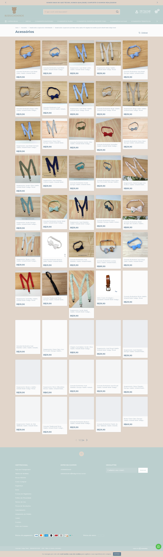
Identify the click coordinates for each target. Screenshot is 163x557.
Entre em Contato (21, 526)
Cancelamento (20, 510)
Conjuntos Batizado (44, 21)
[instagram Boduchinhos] (81, 453)
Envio (17, 490)
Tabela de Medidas (22, 473)
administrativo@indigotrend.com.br (73, 473)
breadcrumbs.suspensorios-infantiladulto (41, 27)
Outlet (17, 518)
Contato (18, 522)
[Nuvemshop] (140, 549)
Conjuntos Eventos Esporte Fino (91, 21)
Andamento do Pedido (23, 514)
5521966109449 (66, 469)
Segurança (19, 486)
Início (28, 21)
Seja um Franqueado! (23, 469)
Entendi (117, 554)
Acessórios (24, 27)
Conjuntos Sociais (118, 21)
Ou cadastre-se (145, 12)
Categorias (13, 21)
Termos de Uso (20, 502)
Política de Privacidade (23, 498)
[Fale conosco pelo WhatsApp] (158, 546)
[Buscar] (117, 12)
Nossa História (20, 478)
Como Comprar (20, 482)
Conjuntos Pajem (65, 21)
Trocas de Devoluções (23, 506)
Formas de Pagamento (23, 494)
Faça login (147, 11)
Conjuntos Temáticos (141, 21)
